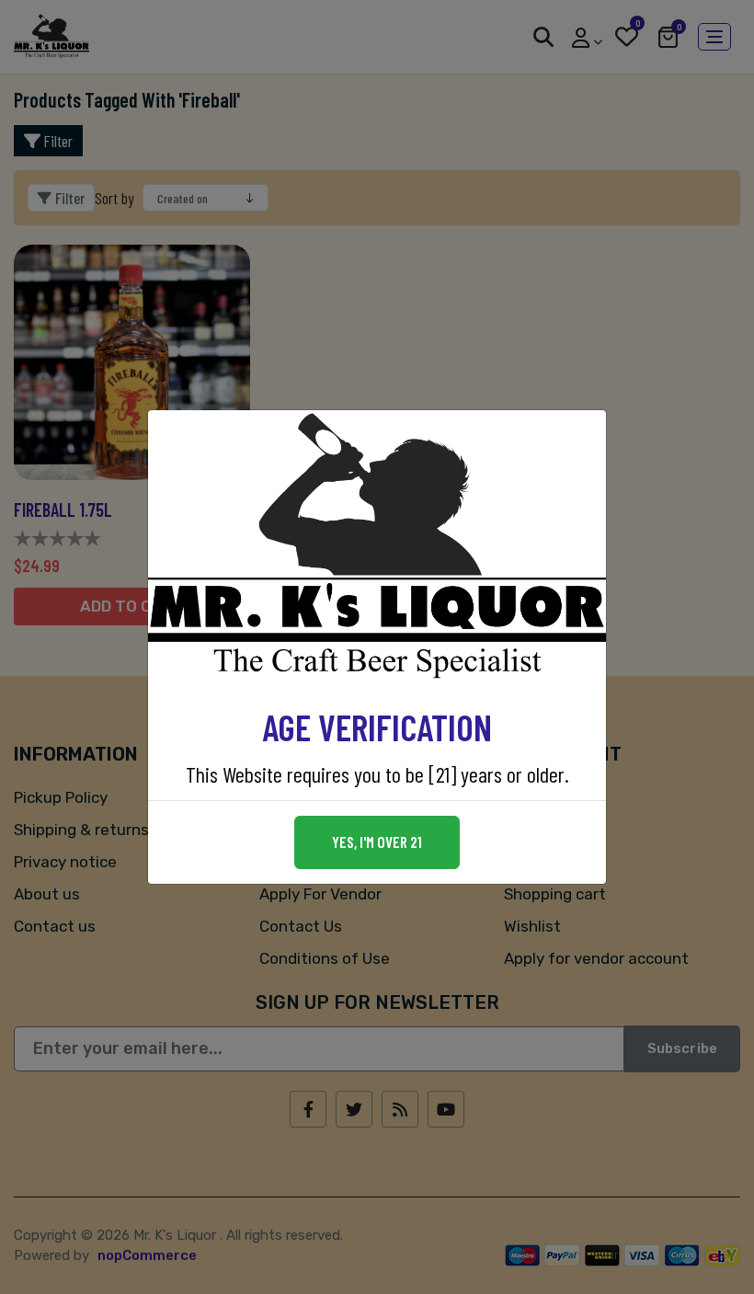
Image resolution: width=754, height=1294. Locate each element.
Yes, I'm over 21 (377, 841)
